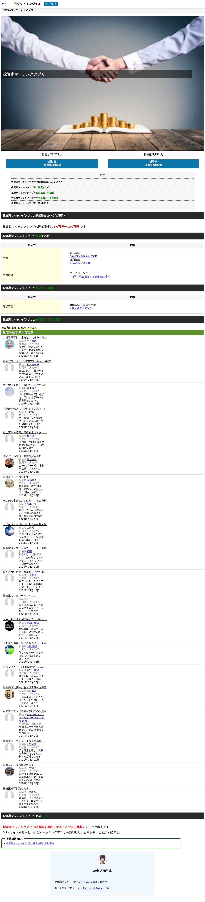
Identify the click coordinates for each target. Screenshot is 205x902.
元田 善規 (32, 646)
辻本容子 (32, 388)
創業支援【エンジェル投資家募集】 (23, 741)
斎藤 (29, 551)
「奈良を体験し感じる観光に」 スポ (25, 643)
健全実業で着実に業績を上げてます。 (25, 432)
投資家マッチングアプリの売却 (29, 203)
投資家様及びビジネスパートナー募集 (25, 548)
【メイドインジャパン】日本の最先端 (25, 524)
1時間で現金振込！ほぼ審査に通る (90, 276)
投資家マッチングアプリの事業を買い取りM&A (30, 843)
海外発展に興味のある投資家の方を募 (25, 687)
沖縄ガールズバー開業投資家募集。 (23, 456)
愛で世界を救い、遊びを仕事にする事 (25, 385)
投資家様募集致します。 (17, 788)
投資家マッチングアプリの (34, 198)
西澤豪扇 (32, 690)
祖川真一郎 (33, 364)
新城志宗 (32, 459)
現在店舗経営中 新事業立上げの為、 (25, 571)
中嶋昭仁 (32, 791)
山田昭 (30, 527)
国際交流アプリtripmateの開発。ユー (24, 666)
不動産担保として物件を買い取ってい (25, 408)
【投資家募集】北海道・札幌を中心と (25, 337)
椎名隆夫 (32, 435)
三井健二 (32, 768)
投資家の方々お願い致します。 (21, 764)
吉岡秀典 (106, 870)
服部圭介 (32, 480)
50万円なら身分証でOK (83, 256)
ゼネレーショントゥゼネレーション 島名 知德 (31, 717)
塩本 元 (32, 503)
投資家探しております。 (17, 477)
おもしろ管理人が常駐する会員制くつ (25, 619)
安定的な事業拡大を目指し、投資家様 (25, 500)
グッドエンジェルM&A (89, 888)
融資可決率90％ (81, 308)
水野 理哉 (33, 670)
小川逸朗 (32, 340)
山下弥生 (32, 575)
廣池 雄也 (33, 622)
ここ (29, 598)
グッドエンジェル (88, 882)
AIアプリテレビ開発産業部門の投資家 (24, 711)
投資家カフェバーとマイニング (21, 595)
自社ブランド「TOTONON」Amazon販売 (27, 361)
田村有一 (32, 412)
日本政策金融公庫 (80, 263)
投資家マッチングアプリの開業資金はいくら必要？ (37, 182)
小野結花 (32, 744)
